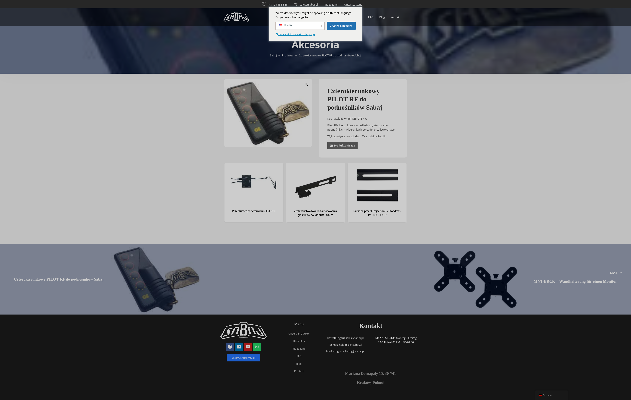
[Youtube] (248, 347)
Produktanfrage (344, 145)
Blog (382, 17)
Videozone (331, 4)
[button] (306, 84)
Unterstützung (353, 4)
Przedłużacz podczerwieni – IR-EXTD (253, 211)
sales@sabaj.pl (309, 4)
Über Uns (299, 341)
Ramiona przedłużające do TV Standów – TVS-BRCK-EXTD (377, 213)
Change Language (341, 26)
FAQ (371, 17)
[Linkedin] (239, 347)
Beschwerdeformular (243, 357)
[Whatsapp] (257, 347)
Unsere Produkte (299, 333)
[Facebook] (230, 347)
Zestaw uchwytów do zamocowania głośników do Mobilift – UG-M (315, 213)
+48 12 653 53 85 (277, 4)
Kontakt (395, 17)
